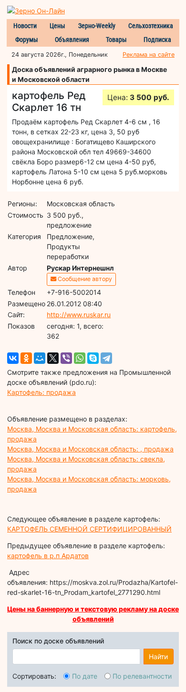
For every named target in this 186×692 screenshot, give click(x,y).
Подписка (157, 39)
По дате (84, 676)
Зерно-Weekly (96, 26)
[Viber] (66, 358)
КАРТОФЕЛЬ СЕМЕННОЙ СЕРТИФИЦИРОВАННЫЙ (89, 529)
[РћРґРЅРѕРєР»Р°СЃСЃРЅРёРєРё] (26, 358)
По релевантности (142, 676)
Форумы (26, 39)
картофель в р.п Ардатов (48, 556)
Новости (25, 26)
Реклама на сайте (149, 54)
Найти (158, 656)
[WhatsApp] (79, 358)
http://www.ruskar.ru (79, 315)
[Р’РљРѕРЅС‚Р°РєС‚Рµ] (13, 358)
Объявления (72, 39)
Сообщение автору (84, 278)
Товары (116, 39)
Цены (57, 26)
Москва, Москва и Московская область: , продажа (90, 449)
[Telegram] (106, 358)
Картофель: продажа (41, 392)
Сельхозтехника (150, 26)
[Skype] (93, 358)
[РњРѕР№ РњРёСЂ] (39, 358)
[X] (53, 358)
